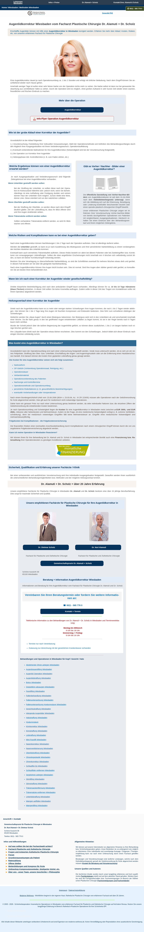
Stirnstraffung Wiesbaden (36, 784)
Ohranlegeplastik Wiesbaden (38, 757)
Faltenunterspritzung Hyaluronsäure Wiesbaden (46, 704)
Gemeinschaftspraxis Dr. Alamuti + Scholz (73, 563)
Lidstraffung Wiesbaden (36, 735)
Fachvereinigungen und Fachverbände (113, 881)
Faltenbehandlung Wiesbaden (38, 696)
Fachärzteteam (87, 876)
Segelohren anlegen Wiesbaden (39, 775)
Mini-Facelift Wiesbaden (36, 740)
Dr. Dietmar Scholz (46, 547)
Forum (11, 855)
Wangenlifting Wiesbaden (36, 805)
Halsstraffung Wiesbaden (36, 718)
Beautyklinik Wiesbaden (16, 911)
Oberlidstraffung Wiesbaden (38, 753)
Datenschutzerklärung (77, 890)
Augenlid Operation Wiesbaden (39, 674)
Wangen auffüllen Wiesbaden (38, 801)
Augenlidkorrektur (73, 110)
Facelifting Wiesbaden (35, 691)
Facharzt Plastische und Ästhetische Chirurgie (29, 849)
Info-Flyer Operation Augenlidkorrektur (58, 118)
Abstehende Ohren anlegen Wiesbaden (42, 665)
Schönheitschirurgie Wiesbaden (19, 916)
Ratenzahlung (14, 861)
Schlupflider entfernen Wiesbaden (40, 770)
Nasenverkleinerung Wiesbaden (39, 748)
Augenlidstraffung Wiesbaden (38, 678)
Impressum (63, 890)
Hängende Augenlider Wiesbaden (40, 713)
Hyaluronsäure (32, 722)
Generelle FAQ (107, 13)
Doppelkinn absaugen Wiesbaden (40, 687)
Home (4, 7)
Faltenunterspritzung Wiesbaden (39, 700)
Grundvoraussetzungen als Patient (24, 858)
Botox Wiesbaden (33, 682)
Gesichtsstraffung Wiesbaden (38, 709)
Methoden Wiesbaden (29, 7)
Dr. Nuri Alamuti (99, 547)
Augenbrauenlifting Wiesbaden (39, 669)
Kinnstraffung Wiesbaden (36, 731)
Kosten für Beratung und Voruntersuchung (100, 863)
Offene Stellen (14, 863)
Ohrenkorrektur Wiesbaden (37, 762)
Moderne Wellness (27, 896)
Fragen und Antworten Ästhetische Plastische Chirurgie (33, 852)
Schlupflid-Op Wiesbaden (36, 766)
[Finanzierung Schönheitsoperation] (72, 450)
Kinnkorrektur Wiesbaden (36, 726)
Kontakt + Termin (73, 611)
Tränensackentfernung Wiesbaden (40, 788)
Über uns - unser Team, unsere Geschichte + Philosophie (34, 872)
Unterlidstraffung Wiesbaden (38, 797)
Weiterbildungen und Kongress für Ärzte (26, 866)
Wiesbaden (13, 7)
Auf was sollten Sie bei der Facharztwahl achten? (30, 846)
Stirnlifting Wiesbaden (35, 779)
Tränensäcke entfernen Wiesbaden (40, 792)
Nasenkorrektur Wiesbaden (37, 744)
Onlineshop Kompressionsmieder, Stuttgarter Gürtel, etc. (34, 869)
